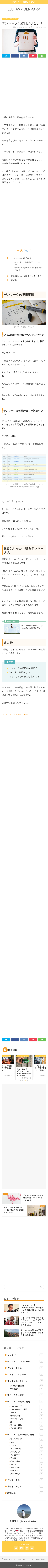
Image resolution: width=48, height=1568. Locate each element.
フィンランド (26, 1439)
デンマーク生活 (24, 1368)
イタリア (26, 1471)
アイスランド (26, 1449)
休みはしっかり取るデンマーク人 (26, 276)
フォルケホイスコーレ (25, 1381)
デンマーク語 (24, 1480)
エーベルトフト (26, 1419)
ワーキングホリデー (24, 1374)
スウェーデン (26, 1442)
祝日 (26, 714)
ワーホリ (18, 714)
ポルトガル (26, 1461)
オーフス (26, 1412)
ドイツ (26, 1464)
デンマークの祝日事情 (21, 258)
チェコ (26, 1458)
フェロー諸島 (26, 1425)
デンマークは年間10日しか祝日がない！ (28, 269)
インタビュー (24, 1355)
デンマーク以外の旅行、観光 (25, 1434)
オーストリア (26, 1467)
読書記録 (24, 1493)
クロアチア (26, 1452)
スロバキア (26, 1474)
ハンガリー (26, 1455)
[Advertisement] (24, 87)
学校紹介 (26, 1389)
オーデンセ (26, 1416)
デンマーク (7, 714)
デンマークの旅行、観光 (24, 1401)
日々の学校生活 (26, 1386)
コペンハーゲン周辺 (26, 1409)
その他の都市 (26, 1428)
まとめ (14, 280)
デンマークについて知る (10, 18)
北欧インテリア (24, 1486)
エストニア (26, 1445)
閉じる (27, 251)
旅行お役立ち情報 (24, 1395)
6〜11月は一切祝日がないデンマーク (29, 263)
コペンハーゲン (26, 1406)
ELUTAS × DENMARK (24, 9)
